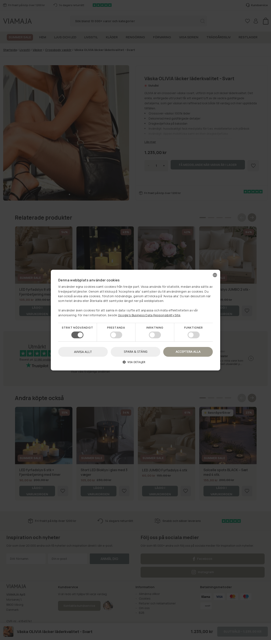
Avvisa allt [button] (83, 352)
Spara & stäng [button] (135, 352)
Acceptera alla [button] (188, 352)
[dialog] (135, 320)
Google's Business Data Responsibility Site (149, 315)
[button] (135, 363)
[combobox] (215, 275)
